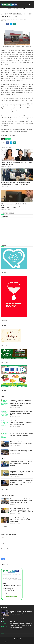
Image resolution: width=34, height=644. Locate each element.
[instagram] (20, 639)
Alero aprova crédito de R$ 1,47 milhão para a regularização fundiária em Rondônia (21, 463)
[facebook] (14, 639)
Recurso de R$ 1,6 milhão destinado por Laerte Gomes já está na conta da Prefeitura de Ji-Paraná (21, 473)
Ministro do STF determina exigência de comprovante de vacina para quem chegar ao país (21, 519)
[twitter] (17, 639)
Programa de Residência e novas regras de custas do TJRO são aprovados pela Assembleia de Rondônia (21, 482)
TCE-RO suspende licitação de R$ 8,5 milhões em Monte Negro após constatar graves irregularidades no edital (16, 205)
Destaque (8, 139)
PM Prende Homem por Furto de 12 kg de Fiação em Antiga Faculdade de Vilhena (21, 413)
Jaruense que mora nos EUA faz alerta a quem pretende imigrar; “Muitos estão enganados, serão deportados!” (21, 500)
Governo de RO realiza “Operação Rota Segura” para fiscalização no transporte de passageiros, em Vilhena (16, 184)
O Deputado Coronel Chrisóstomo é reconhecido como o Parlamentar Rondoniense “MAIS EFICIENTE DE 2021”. (21, 510)
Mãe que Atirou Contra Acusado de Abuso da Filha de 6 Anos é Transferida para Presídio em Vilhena (21, 422)
